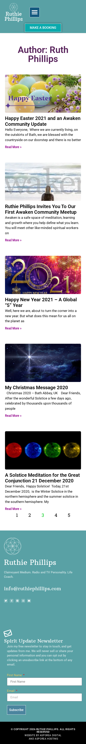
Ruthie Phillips (14, 16)
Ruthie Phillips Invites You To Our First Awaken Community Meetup (41, 209)
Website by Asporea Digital (43, 735)
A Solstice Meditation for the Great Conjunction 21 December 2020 (42, 478)
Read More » (13, 147)
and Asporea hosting (43, 738)
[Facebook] (11, 601)
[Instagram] (23, 601)
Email (11, 691)
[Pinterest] (17, 601)
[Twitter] (6, 601)
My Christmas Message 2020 (36, 387)
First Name (15, 675)
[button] (35, 12)
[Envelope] (29, 601)
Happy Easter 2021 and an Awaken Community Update (42, 121)
